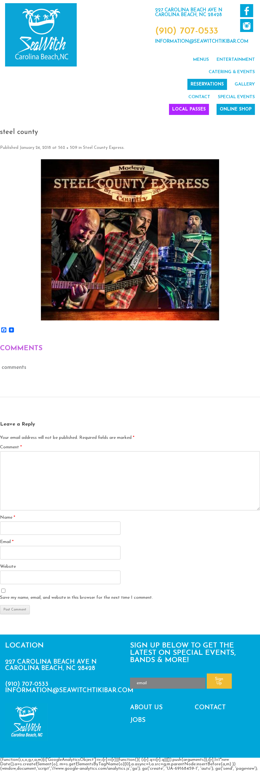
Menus (201, 59)
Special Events (236, 97)
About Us (146, 708)
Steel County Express (103, 148)
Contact (199, 97)
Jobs (138, 720)
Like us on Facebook (246, 10)
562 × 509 (67, 148)
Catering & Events (232, 72)
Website (8, 566)
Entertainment (236, 59)
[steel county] (130, 239)
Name (7, 517)
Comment (11, 447)
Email (7, 542)
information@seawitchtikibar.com (202, 41)
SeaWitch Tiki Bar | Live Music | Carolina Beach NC (41, 34)
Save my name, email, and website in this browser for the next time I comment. (76, 597)
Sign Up (219, 681)
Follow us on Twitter (246, 25)
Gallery (245, 84)
